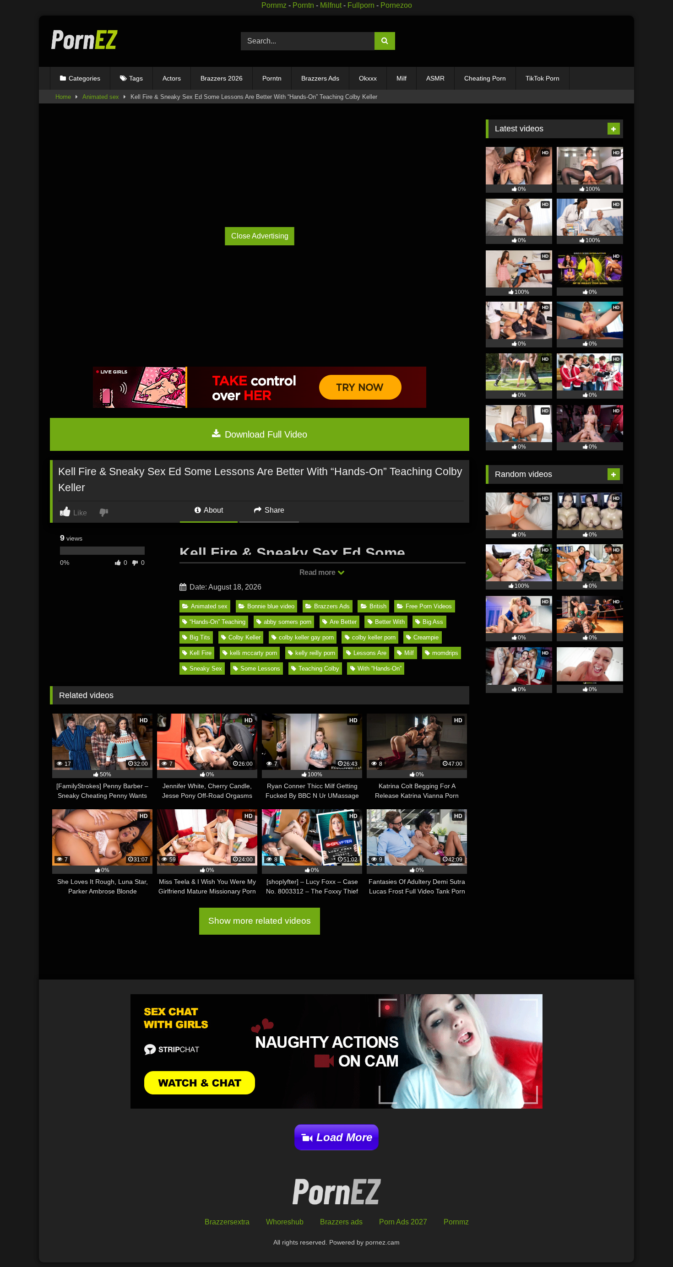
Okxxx (368, 78)
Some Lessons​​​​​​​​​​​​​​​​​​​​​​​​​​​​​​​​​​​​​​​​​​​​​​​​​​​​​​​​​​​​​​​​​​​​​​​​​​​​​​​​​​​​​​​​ (260, 668)
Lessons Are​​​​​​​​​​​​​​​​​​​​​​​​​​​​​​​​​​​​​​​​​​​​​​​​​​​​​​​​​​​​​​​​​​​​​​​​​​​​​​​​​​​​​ (369, 653)
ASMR (435, 78)
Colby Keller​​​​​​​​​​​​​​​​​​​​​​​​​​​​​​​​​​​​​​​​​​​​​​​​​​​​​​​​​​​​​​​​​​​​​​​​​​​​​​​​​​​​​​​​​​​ (244, 637)
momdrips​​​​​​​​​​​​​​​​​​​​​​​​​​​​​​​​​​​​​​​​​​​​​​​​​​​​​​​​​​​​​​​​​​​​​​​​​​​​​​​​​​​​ (445, 653)
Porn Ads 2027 (403, 1222)
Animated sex (100, 96)
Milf (401, 78)
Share (273, 510)
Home (63, 96)
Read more (318, 572)
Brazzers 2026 (222, 78)
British (377, 606)
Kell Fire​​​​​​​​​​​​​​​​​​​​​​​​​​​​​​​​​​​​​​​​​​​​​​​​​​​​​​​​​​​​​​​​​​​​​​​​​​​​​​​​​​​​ (201, 653)
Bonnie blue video (270, 606)
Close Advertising (259, 236)
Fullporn (360, 5)
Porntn (303, 5)
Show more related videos (259, 921)
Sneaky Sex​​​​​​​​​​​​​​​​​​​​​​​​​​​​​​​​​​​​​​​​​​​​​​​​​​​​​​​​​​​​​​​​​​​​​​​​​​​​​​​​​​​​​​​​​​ (206, 668)
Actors (172, 78)
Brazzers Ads (320, 78)
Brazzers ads (341, 1222)
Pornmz (274, 5)
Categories (84, 78)
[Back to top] (645, 1240)
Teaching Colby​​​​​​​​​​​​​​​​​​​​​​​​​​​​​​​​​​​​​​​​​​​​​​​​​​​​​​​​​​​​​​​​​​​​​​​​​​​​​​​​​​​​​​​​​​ (319, 668)
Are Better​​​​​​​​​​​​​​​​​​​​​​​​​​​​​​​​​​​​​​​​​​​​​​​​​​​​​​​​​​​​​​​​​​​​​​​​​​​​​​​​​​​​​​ (343, 621)
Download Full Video (264, 434)
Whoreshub (285, 1222)
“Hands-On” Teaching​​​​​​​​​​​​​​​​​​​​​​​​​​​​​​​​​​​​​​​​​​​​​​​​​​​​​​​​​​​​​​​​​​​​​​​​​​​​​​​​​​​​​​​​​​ (217, 621)
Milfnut (331, 5)
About (212, 510)
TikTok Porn (542, 78)
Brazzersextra (227, 1222)
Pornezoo (396, 5)
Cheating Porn (485, 78)
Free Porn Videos (429, 606)
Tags (136, 78)
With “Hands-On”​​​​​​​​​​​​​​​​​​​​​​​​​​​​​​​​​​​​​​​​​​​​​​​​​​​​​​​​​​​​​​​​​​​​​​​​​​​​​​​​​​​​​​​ (380, 668)
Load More (344, 1137)
